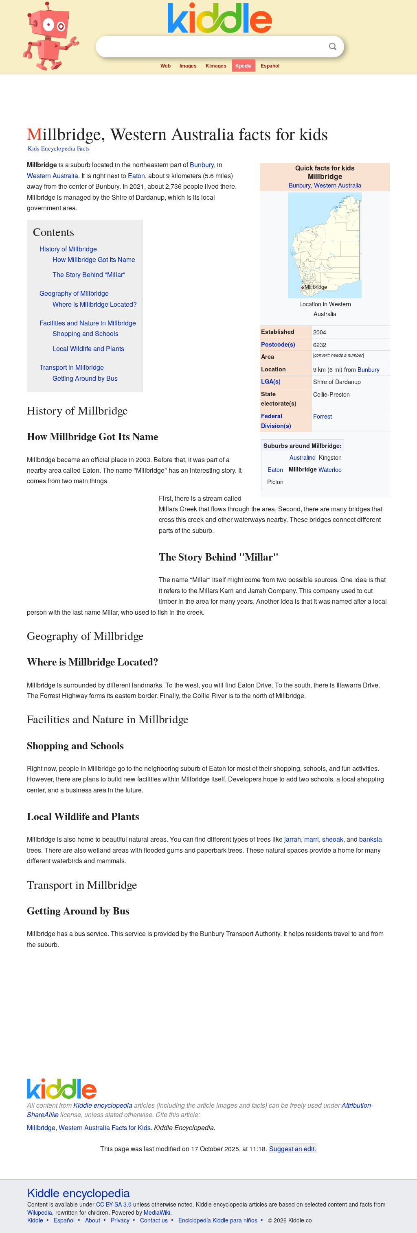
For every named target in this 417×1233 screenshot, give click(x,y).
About (92, 1220)
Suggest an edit (291, 1148)
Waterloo (330, 469)
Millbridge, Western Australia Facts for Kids (89, 1127)
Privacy (120, 1220)
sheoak (332, 839)
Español (270, 65)
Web (165, 65)
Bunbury (300, 185)
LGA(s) (271, 381)
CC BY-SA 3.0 (114, 1204)
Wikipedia (39, 1212)
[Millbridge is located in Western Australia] (325, 244)
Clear (316, 47)
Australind (303, 457)
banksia (370, 839)
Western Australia (337, 185)
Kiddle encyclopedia (102, 1105)
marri (311, 839)
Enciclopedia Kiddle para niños (217, 1220)
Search (332, 46)
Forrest (322, 416)
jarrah (292, 839)
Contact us (154, 1220)
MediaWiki (157, 1212)
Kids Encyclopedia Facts (59, 148)
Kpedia (243, 65)
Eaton (275, 469)
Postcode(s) (278, 344)
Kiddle (35, 1220)
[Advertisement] (208, 97)
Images (188, 65)
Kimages (216, 65)
